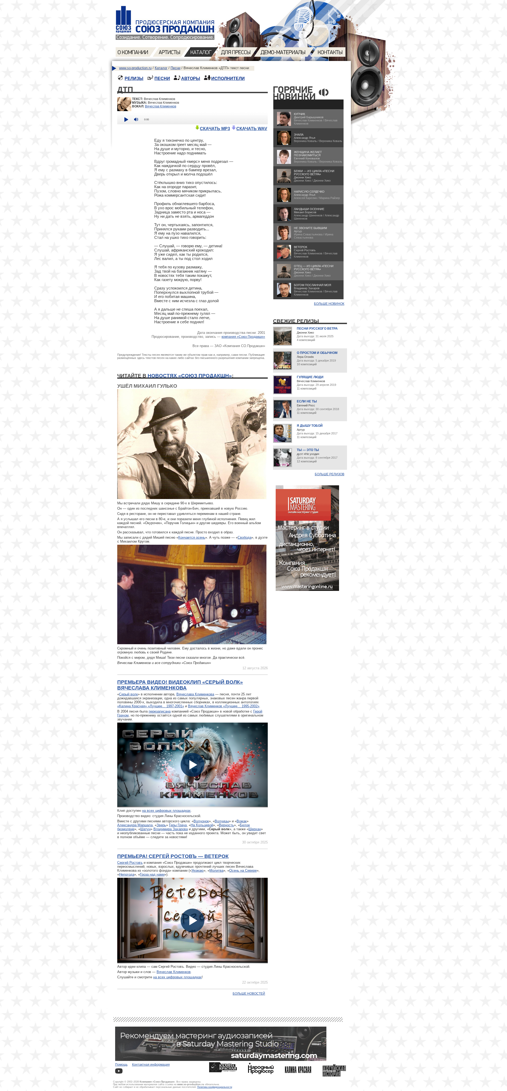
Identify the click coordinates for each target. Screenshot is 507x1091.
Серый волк (128, 694)
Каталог (161, 68)
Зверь (161, 825)
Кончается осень (191, 537)
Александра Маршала (135, 825)
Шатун (145, 829)
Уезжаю (197, 870)
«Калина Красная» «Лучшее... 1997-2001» (150, 706)
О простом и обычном (317, 353)
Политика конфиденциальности (214, 1087)
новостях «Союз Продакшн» (190, 375)
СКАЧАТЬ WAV (251, 128)
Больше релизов (329, 474)
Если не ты (307, 401)
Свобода (244, 537)
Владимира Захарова (170, 829)
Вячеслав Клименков (160, 106)
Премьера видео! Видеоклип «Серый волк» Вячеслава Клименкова (180, 685)
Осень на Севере (243, 870)
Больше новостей (249, 993)
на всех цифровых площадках (166, 811)
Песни (175, 68)
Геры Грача (178, 825)
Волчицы (222, 821)
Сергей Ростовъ (130, 863)
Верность (226, 825)
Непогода (126, 874)
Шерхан (254, 829)
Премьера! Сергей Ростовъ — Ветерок (173, 856)
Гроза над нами (152, 874)
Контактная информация (151, 1064)
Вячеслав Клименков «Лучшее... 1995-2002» (223, 706)
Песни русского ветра (317, 328)
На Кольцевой (202, 825)
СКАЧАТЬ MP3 (215, 128)
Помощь (121, 1064)
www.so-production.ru (135, 68)
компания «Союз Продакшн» (243, 337)
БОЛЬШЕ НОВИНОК (329, 304)
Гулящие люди (310, 377)
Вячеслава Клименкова (195, 694)
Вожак (242, 821)
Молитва (216, 870)
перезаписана (160, 711)
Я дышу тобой (310, 426)
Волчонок (201, 821)
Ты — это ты (308, 450)
